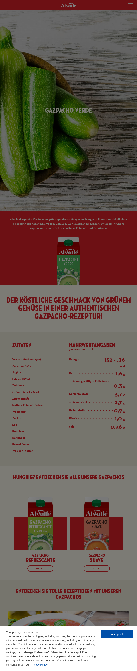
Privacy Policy (39, 664)
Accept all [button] (117, 634)
